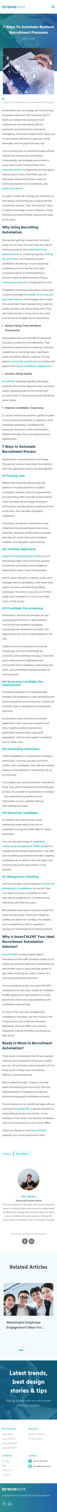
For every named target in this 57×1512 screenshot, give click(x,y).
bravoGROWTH (9, 1448)
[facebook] (25, 1242)
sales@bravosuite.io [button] (42, 1466)
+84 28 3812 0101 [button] (40, 1461)
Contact (6, 1475)
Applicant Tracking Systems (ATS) (21, 556)
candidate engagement (37, 366)
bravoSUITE (7, 1434)
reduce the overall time (24, 361)
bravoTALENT (10, 955)
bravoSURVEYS (9, 1443)
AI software (8, 381)
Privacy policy (35, 1439)
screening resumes (13, 282)
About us (6, 1470)
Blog (4, 1466)
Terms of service (36, 1434)
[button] (4, 1505)
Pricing (5, 1461)
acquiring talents (12, 170)
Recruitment (22, 1154)
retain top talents (12, 189)
